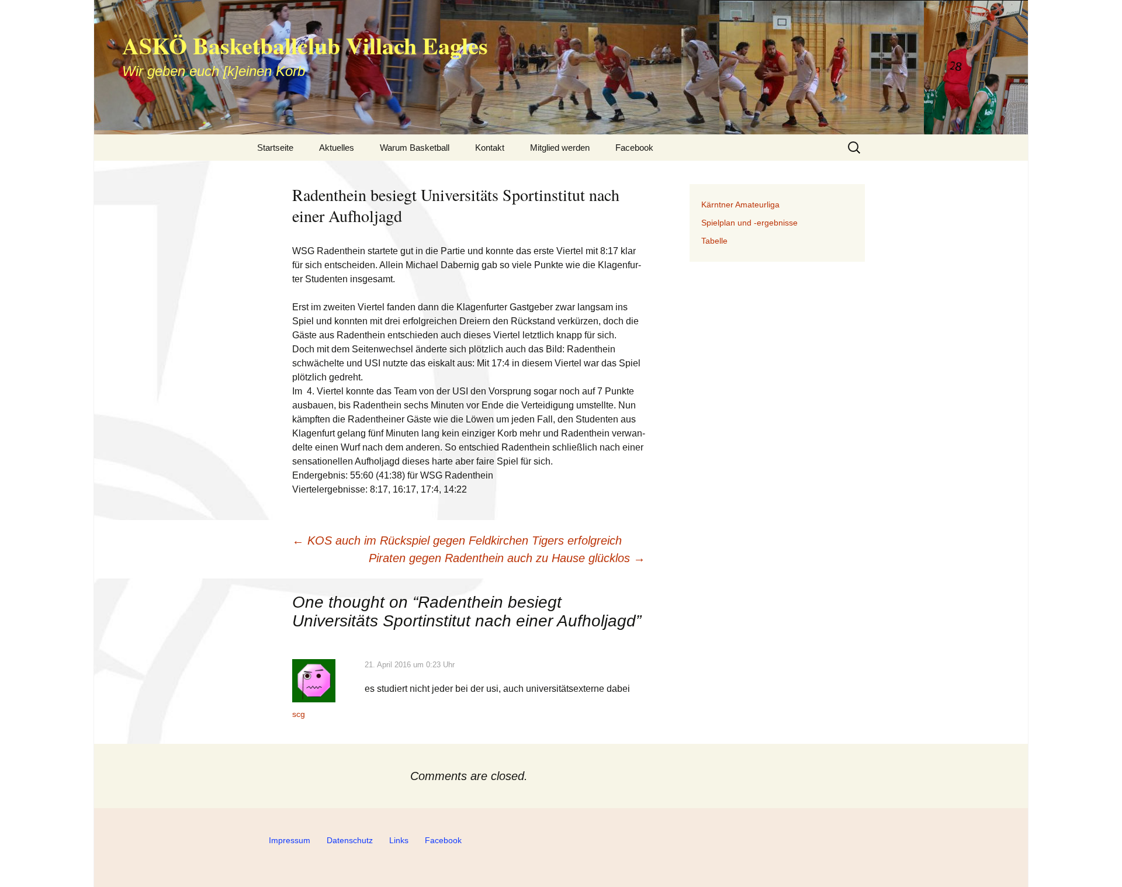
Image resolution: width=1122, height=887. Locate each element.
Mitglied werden (560, 148)
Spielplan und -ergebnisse (749, 222)
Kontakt (489, 148)
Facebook (634, 148)
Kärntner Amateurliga (740, 204)
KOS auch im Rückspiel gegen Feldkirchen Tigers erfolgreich (457, 540)
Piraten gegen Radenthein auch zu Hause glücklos (507, 558)
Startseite (275, 148)
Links (398, 840)
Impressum (289, 840)
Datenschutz (350, 840)
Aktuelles (336, 148)
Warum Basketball (414, 148)
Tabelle (714, 240)
